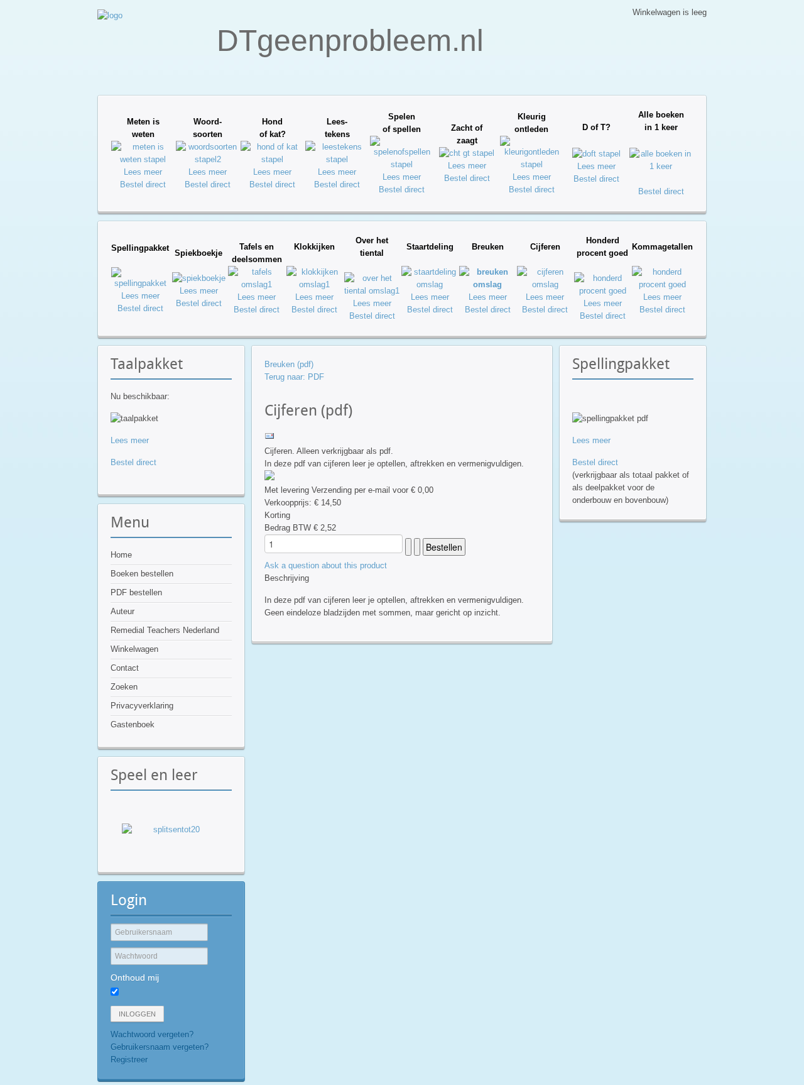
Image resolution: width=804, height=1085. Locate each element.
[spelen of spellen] (401, 164)
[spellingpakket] (140, 283)
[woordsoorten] (207, 159)
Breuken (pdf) (288, 364)
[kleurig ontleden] (531, 164)
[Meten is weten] (143, 159)
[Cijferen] (545, 284)
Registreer (129, 1059)
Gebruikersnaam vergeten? (160, 1047)
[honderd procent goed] (602, 290)
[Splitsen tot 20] (171, 839)
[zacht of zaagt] (466, 153)
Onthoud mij (135, 977)
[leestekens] (337, 159)
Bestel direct (143, 184)
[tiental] (372, 290)
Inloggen (137, 1014)
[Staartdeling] (429, 284)
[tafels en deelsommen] (256, 284)
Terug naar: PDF (294, 377)
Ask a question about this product (325, 565)
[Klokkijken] (314, 284)
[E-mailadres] (269, 438)
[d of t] (596, 153)
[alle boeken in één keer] (661, 166)
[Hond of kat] (272, 159)
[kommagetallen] (662, 284)
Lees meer (143, 172)
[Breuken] (487, 284)
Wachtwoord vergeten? (152, 1034)
